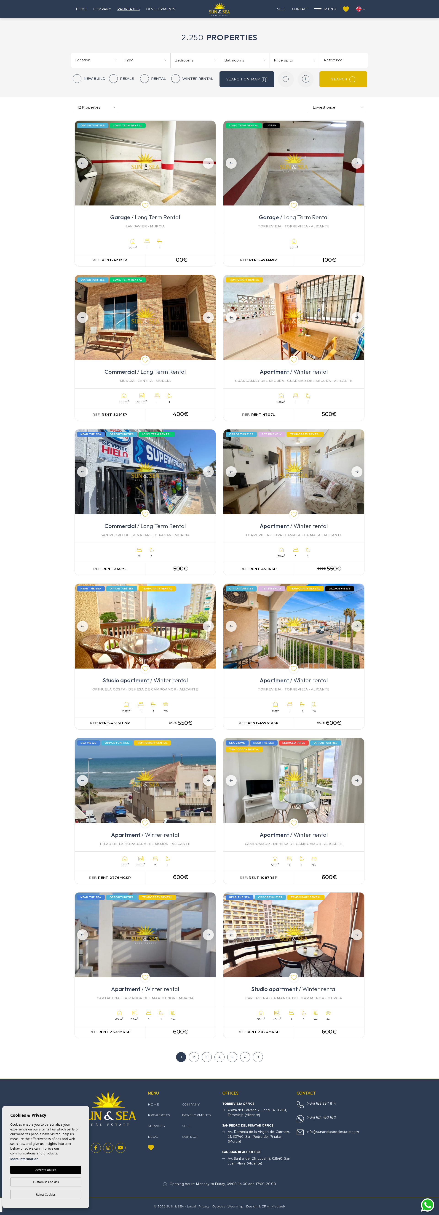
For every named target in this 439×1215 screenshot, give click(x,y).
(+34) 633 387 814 (321, 1103)
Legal (191, 1206)
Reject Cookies (46, 1194)
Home (81, 9)
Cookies (218, 1206)
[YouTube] (120, 1148)
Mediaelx (278, 1206)
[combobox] (97, 59)
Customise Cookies (46, 1182)
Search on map (243, 79)
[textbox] (98, 60)
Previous (81, 163)
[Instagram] (108, 1148)
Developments (160, 9)
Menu (330, 9)
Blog (153, 1137)
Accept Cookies (45, 1170)
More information (24, 1159)
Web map (236, 1206)
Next (209, 163)
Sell (281, 9)
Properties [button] (128, 9)
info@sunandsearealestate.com (333, 1132)
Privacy (203, 1206)
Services (156, 1126)
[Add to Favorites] (145, 205)
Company (102, 9)
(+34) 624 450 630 (321, 1117)
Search (339, 79)
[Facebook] (96, 1148)
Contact (300, 9)
